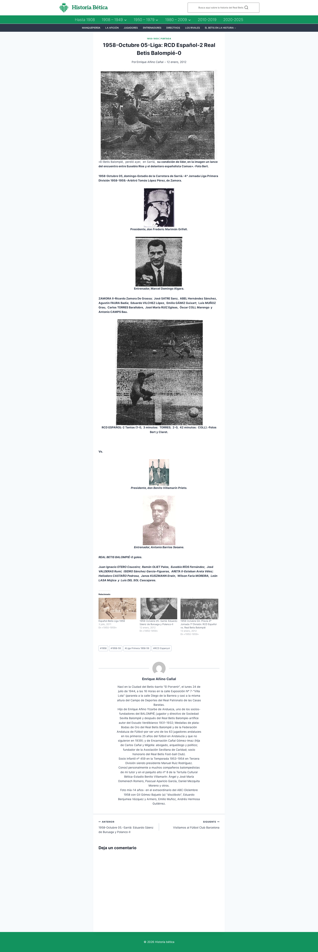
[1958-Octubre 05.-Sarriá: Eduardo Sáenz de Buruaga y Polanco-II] (158, 608)
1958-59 (116, 648)
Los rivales (192, 27)
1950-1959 (153, 38)
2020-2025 (233, 19)
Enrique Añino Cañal (150, 62)
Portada (166, 38)
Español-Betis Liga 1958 (112, 620)
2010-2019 (207, 19)
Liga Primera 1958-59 (137, 648)
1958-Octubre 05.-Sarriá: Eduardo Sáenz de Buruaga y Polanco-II (126, 827)
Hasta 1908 (85, 19)
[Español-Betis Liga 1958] (117, 608)
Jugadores (131, 27)
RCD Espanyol (161, 648)
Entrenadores (152, 27)
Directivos (173, 27)
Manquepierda (91, 27)
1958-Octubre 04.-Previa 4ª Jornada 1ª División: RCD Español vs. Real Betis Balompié (198, 624)
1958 (103, 648)
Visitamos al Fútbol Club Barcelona (196, 824)
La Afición (112, 27)
